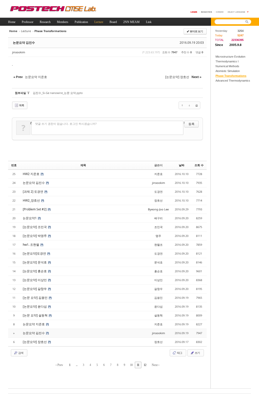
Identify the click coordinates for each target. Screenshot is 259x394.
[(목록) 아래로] (189, 105)
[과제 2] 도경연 (33, 191)
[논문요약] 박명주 (35, 236)
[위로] (182, 105)
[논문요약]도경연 (35, 253)
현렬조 (158, 245)
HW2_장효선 (32, 200)
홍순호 (158, 271)
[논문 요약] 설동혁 (35, 315)
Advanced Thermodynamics (232, 80)
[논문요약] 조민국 (35, 227)
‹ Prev (59, 365)
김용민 (158, 298)
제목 (83, 165)
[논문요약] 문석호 (35, 262)
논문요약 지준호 (34, 324)
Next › (155, 365)
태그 (179, 353)
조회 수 (199, 165)
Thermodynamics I (227, 61)
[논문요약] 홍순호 (35, 271)
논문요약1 (30, 218)
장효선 (158, 200)
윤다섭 (158, 306)
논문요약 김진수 (24, 42)
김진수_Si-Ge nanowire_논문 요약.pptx (58, 93)
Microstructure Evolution (230, 56)
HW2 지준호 (31, 174)
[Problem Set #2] (35, 209)
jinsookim (18, 52)
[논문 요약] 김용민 (35, 298)
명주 (158, 236)
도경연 (158, 191)
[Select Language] (238, 12)
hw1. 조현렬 (31, 244)
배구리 (158, 218)
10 (131, 365)
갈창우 (158, 289)
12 (145, 365)
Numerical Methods (227, 66)
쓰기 (197, 353)
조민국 (158, 227)
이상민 (158, 280)
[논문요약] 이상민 (35, 280)
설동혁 (158, 315)
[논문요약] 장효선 (35, 342)
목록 (21, 105)
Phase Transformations (230, 75)
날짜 (181, 165)
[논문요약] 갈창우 (35, 289)
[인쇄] (196, 105)
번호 (14, 165)
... (76, 365)
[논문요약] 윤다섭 (35, 306)
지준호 (158, 174)
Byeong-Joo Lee (158, 209)
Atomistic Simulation (227, 70)
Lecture (26, 31)
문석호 (158, 262)
